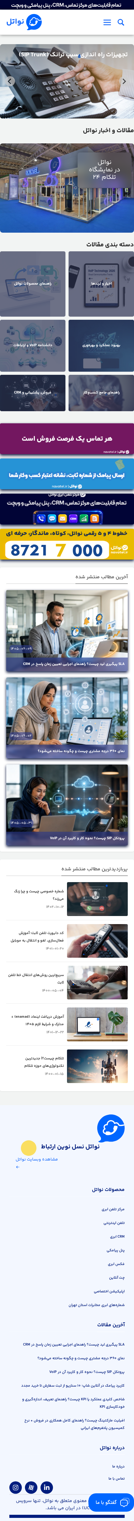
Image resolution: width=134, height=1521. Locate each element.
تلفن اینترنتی (114, 1223)
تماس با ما (116, 1479)
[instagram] (15, 1487)
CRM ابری (117, 1237)
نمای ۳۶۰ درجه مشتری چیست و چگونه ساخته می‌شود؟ (81, 751)
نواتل (15, 22)
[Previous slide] (124, 81)
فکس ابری (116, 1264)
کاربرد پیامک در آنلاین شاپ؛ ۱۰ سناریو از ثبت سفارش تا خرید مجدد (73, 1386)
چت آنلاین (117, 1278)
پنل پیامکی (116, 1251)
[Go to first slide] (10, 81)
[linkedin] (47, 1487)
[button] (121, 22)
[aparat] (31, 1487)
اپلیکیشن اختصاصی (109, 1292)
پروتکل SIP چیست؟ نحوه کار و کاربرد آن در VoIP (87, 838)
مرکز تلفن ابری (113, 1209)
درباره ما (118, 1467)
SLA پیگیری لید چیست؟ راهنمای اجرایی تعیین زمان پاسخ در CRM (74, 664)
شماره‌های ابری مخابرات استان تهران (97, 1305)
